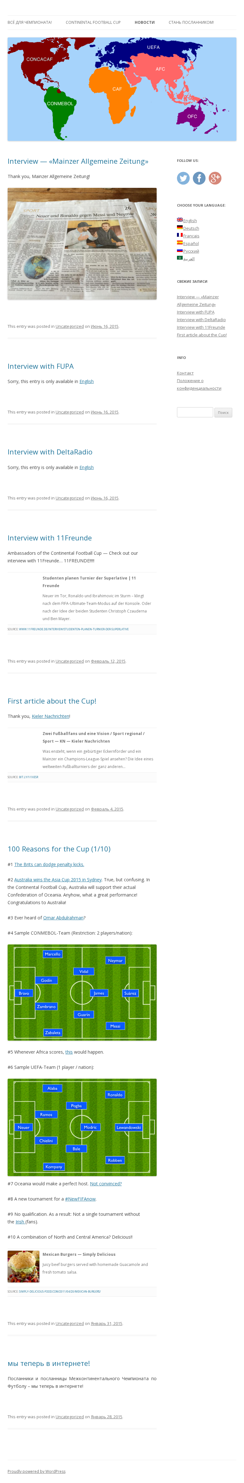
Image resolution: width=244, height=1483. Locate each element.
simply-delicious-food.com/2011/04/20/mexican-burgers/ (60, 1291)
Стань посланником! (191, 22)
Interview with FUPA (41, 366)
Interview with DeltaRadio (50, 451)
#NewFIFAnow (80, 1199)
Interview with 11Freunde (50, 537)
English (86, 381)
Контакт (185, 373)
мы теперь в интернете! (49, 1363)
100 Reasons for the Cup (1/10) (59, 848)
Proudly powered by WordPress (36, 1471)
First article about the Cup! (52, 700)
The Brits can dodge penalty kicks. (49, 864)
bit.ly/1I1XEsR (29, 777)
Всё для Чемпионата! (30, 22)
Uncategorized (70, 326)
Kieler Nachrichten (50, 716)
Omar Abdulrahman (63, 918)
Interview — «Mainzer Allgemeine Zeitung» (78, 161)
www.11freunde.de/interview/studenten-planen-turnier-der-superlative (74, 629)
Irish (20, 1222)
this (69, 1052)
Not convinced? (106, 1184)
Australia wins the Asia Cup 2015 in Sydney (58, 880)
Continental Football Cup (93, 22)
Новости (145, 22)
